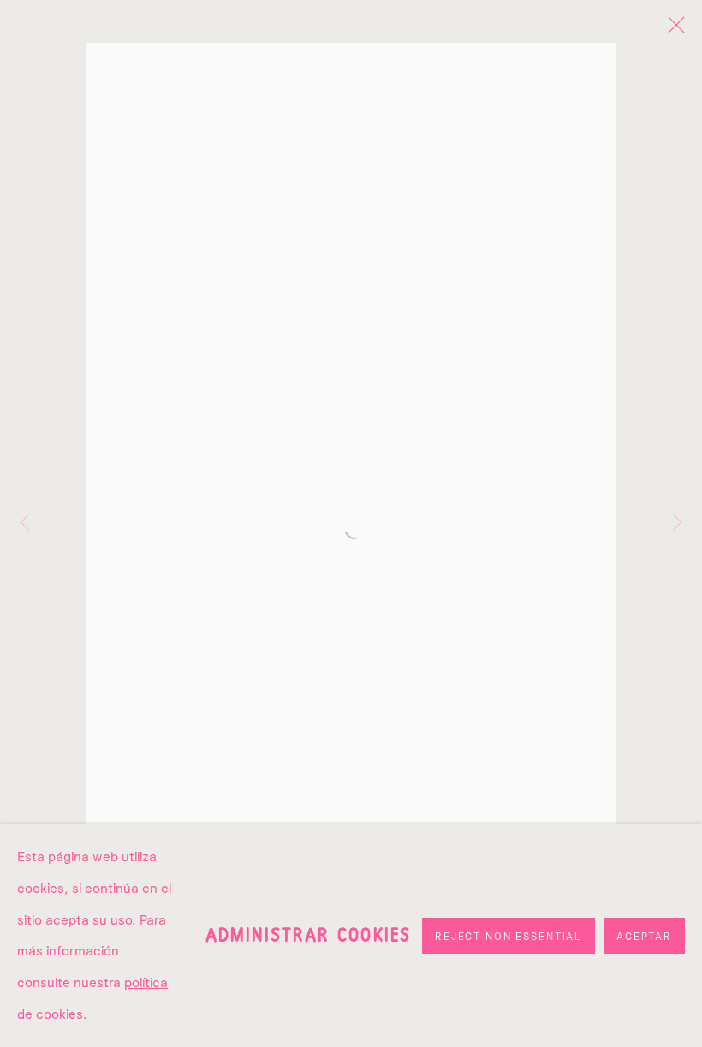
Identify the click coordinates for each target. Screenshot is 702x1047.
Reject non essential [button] (508, 936)
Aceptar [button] (644, 936)
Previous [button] (25, 523)
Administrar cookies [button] (308, 935)
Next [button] (677, 523)
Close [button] (672, 30)
